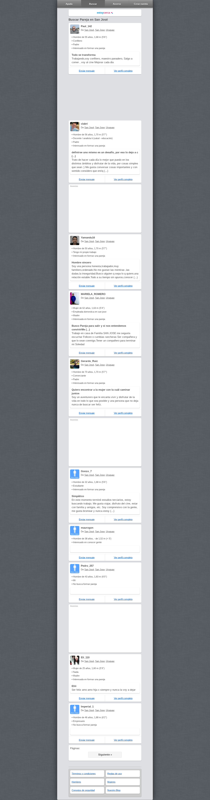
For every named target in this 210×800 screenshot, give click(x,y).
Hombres (76, 782)
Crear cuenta (141, 4)
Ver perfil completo (123, 70)
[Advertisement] (105, 97)
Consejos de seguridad (83, 790)
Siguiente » (105, 754)
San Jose (100, 30)
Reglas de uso (114, 773)
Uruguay (110, 30)
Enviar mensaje (87, 70)
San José (89, 30)
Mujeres (111, 782)
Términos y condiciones (84, 773)
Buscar (93, 4)
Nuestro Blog (113, 790)
